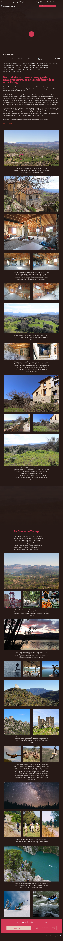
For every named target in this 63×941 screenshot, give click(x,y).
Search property (47, 6)
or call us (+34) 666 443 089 (44, 928)
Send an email (18, 928)
